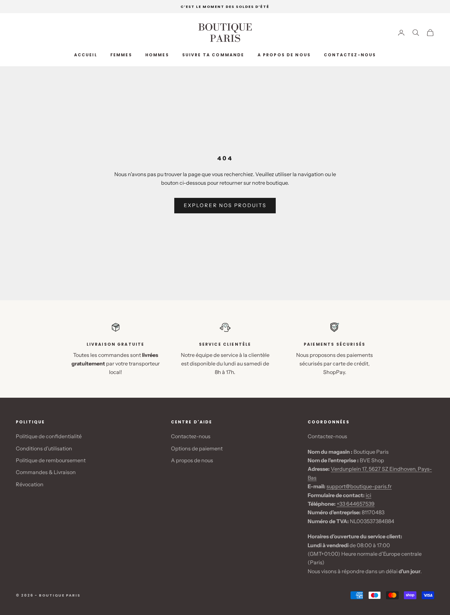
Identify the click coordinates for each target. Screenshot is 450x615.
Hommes (157, 55)
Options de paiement (197, 448)
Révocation (29, 484)
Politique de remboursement (51, 460)
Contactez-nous (350, 55)
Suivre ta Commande (213, 55)
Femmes (121, 55)
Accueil (85, 55)
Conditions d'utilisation (44, 448)
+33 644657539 (356, 503)
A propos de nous (284, 55)
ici (368, 495)
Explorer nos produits (225, 205)
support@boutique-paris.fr (359, 486)
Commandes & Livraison (46, 472)
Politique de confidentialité (49, 436)
